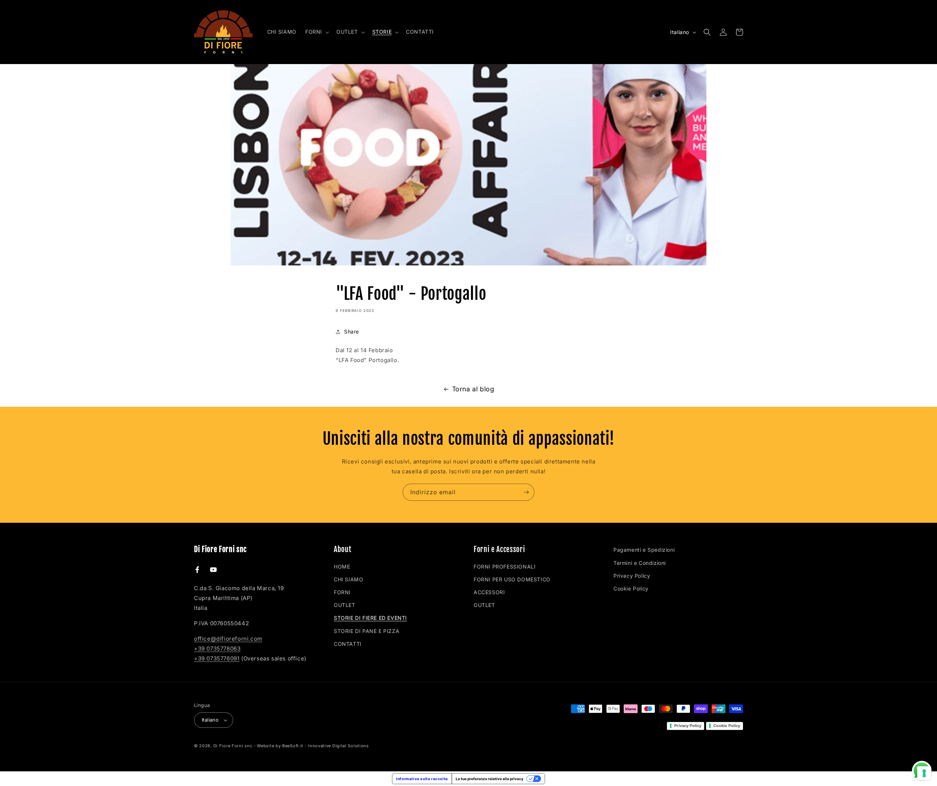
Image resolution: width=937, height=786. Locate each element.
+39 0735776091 (216, 658)
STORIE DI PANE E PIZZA (366, 631)
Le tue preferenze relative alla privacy (489, 778)
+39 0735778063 (217, 648)
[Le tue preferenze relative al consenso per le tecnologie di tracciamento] (924, 773)
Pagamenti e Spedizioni (644, 550)
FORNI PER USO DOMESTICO (512, 579)
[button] (316, 32)
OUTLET (344, 605)
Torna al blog (473, 389)
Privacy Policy (631, 576)
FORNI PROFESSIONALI (504, 566)
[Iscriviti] (526, 492)
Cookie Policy (631, 588)
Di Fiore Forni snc (233, 745)
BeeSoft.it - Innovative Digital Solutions (325, 745)
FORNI (342, 592)
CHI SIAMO (348, 579)
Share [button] (351, 331)
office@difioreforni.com (228, 638)
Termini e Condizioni (639, 563)
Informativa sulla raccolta (422, 778)
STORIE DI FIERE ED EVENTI (370, 618)
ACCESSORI (489, 592)
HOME (342, 566)
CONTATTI (348, 644)
